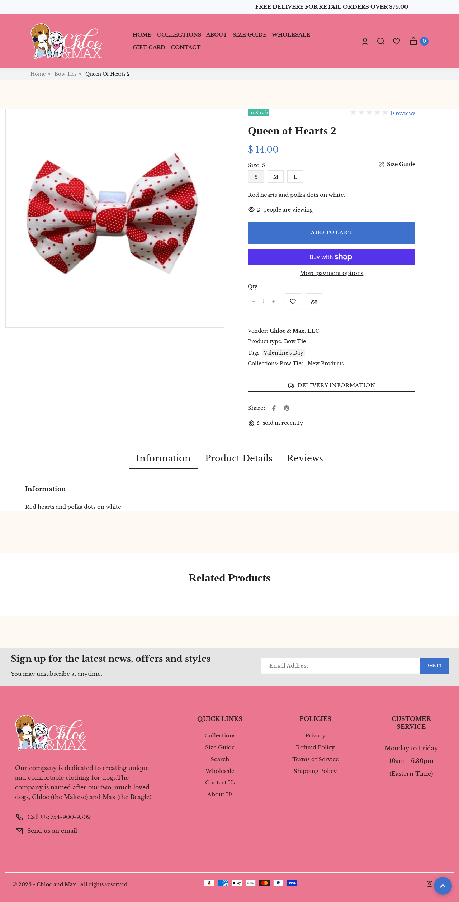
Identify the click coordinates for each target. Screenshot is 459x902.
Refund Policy (315, 747)
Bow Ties (65, 74)
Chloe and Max (56, 885)
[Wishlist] (396, 41)
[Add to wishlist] (293, 301)
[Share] (274, 408)
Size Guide (220, 747)
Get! (435, 665)
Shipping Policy (315, 771)
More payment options (331, 273)
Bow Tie (295, 341)
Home (38, 74)
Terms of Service (315, 759)
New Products (326, 364)
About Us (220, 794)
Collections (220, 735)
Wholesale (220, 771)
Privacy (315, 735)
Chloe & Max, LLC (295, 331)
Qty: (253, 287)
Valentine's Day (283, 353)
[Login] (365, 41)
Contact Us (220, 782)
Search (219, 759)
